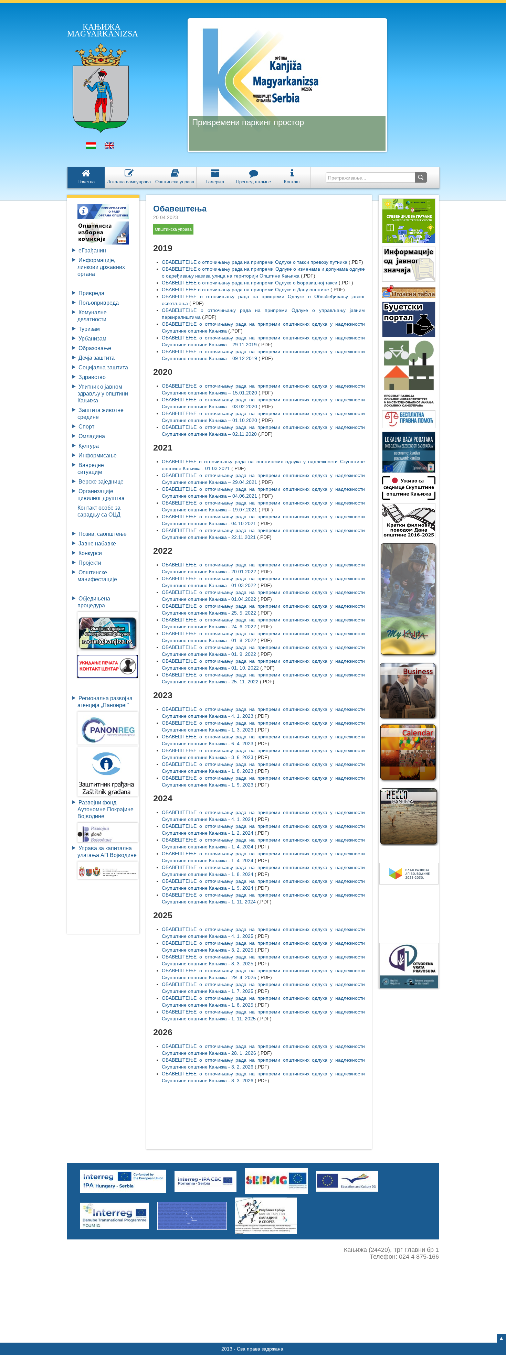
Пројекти (89, 563)
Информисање (97, 455)
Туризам (89, 329)
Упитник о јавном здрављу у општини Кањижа (102, 393)
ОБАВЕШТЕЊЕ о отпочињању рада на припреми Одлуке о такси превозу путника (254, 262)
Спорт (86, 427)
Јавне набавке (97, 543)
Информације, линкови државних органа (101, 267)
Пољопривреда (98, 303)
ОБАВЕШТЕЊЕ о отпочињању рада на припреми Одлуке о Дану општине (245, 289)
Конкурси (90, 553)
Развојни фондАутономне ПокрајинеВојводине (105, 809)
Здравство (92, 377)
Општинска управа (173, 229)
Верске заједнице (101, 482)
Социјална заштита (103, 367)
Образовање (94, 348)
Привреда (91, 293)
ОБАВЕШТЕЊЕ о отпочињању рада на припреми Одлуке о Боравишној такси (249, 282)
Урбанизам (92, 339)
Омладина (91, 436)
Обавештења (180, 208)
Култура (88, 446)
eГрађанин (92, 250)
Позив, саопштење (102, 534)
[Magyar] (91, 147)
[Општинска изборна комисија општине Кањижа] (103, 233)
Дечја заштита (96, 358)
